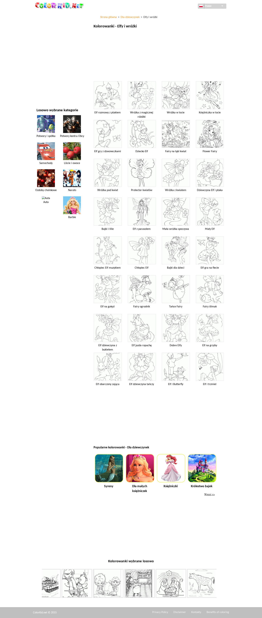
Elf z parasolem (142, 229)
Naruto (72, 190)
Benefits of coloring (218, 612)
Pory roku (43, 58)
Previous (39, 584)
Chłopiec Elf (141, 267)
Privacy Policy (160, 612)
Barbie (72, 217)
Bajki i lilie (108, 229)
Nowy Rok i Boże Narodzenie (53, 79)
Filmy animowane (47, 43)
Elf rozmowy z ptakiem (107, 112)
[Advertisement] (159, 56)
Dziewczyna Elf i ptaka (210, 190)
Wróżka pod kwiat (107, 190)
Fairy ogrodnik (141, 306)
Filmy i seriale (45, 87)
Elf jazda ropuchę (142, 345)
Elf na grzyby (209, 345)
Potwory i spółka (46, 136)
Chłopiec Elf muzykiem (107, 267)
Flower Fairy (210, 151)
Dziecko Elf (141, 151)
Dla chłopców (45, 65)
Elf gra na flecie (210, 267)
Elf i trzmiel (209, 384)
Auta (46, 202)
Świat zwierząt (46, 36)
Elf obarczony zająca (107, 384)
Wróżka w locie (175, 112)
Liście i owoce (72, 163)
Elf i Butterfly (175, 384)
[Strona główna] (59, 5)
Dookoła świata (46, 21)
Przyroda (42, 94)
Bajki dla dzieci (175, 267)
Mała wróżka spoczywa (175, 229)
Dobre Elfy (176, 345)
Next (219, 584)
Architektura (45, 28)
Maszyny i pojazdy (47, 14)
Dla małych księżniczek (139, 489)
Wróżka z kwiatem (175, 190)
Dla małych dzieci (47, 72)
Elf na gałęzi (108, 306)
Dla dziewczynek (46, 50)
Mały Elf (210, 229)
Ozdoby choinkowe (46, 190)
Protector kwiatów (141, 190)
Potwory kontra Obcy (72, 136)
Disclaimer (179, 612)
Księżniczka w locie (210, 112)
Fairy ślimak (210, 306)
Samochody (46, 163)
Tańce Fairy (175, 306)
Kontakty (196, 612)
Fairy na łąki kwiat (175, 151)
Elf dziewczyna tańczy (141, 384)
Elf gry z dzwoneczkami (107, 151)
